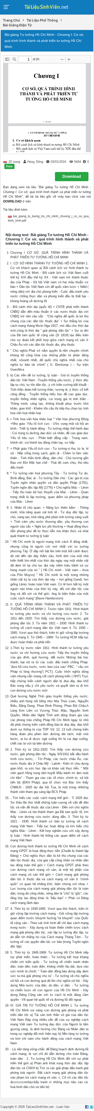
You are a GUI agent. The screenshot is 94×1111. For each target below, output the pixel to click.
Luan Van (62, 1107)
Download (71, 176)
